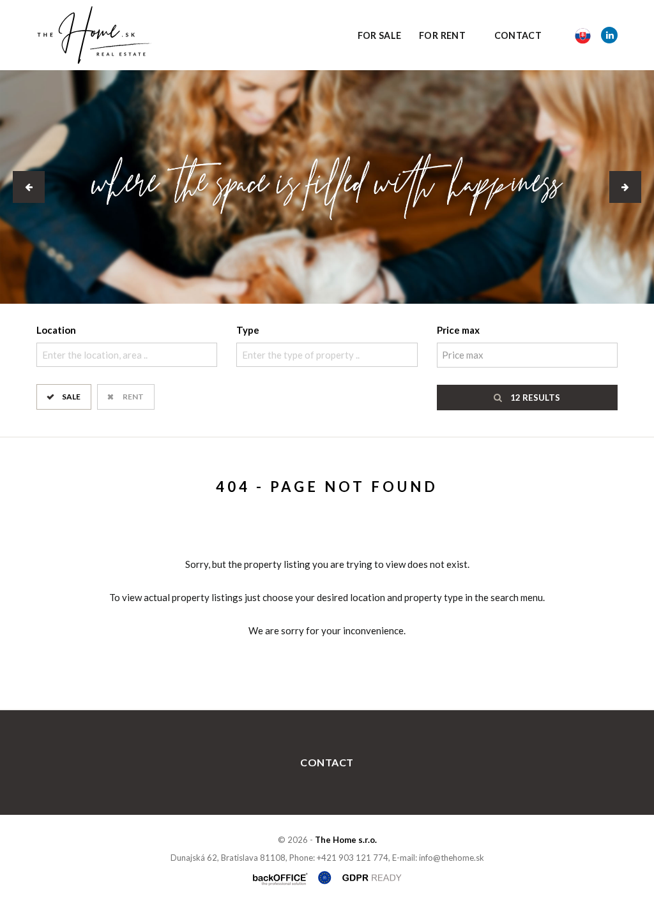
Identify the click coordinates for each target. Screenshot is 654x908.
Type (247, 330)
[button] (29, 187)
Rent (133, 396)
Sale (71, 396)
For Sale (380, 35)
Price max (458, 330)
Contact (518, 35)
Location (56, 330)
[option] (327, 187)
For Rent (442, 35)
